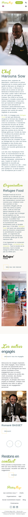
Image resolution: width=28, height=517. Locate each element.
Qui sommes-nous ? (10, 493)
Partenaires (15, 503)
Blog (24, 500)
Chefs (22, 493)
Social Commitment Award (11, 500)
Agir (20, 496)
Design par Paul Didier (9, 514)
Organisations (11, 496)
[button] (26, 6)
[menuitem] (3, 6)
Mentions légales (20, 514)
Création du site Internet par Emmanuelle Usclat (14, 512)
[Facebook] (14, 507)
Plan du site (20, 511)
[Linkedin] (17, 507)
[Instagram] (11, 507)
